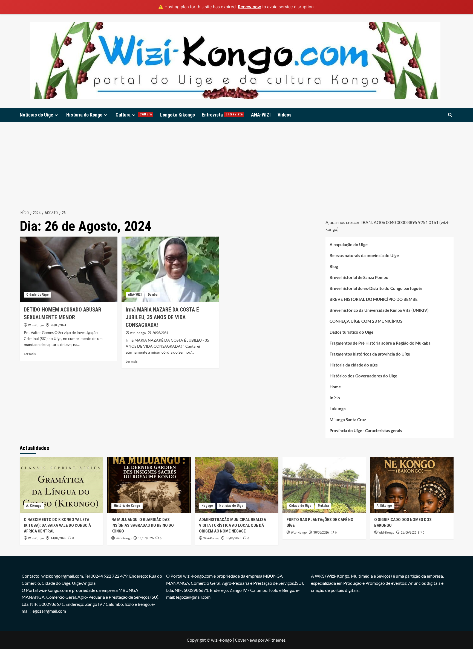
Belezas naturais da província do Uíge (364, 255)
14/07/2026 (58, 538)
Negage (207, 506)
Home (335, 386)
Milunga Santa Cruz (348, 419)
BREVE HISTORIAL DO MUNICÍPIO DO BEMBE (374, 299)
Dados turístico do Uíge (351, 332)
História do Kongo (84, 115)
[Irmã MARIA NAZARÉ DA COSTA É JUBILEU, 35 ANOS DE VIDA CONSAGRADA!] (170, 269)
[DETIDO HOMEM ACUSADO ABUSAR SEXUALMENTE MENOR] (68, 269)
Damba (152, 294)
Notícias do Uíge (36, 115)
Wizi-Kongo (36, 325)
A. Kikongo (34, 506)
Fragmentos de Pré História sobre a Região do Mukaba (380, 342)
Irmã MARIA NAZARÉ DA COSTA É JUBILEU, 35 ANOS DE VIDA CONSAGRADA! (162, 317)
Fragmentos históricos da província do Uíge (370, 353)
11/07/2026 (146, 538)
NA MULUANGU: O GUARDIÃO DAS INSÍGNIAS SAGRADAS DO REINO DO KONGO (142, 525)
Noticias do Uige (231, 506)
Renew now (249, 6)
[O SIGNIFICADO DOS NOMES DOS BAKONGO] (412, 485)
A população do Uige (349, 244)
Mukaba (323, 506)
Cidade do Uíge (37, 294)
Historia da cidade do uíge (354, 364)
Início (335, 397)
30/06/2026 (233, 538)
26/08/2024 (58, 325)
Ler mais (30, 354)
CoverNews (246, 639)
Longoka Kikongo (177, 115)
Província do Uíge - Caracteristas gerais (366, 430)
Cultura (134, 115)
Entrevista (222, 115)
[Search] (450, 115)
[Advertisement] (236, 162)
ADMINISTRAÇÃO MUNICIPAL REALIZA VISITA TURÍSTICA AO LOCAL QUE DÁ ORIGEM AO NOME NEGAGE (232, 525)
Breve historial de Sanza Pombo (359, 277)
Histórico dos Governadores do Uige (363, 375)
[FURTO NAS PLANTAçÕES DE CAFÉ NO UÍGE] (324, 485)
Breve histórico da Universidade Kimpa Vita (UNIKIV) (379, 310)
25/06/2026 (408, 532)
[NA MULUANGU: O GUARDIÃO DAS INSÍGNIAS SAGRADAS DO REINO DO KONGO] (149, 485)
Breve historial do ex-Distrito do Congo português (376, 288)
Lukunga (338, 408)
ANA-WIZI (261, 115)
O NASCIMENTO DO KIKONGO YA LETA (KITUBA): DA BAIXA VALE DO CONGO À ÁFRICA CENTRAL (57, 525)
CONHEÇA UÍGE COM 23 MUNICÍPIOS (366, 321)
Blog (334, 266)
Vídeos (285, 115)
